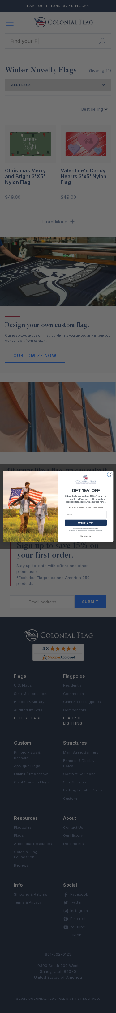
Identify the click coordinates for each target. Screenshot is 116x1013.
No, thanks (85, 535)
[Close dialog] (109, 474)
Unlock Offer (85, 523)
